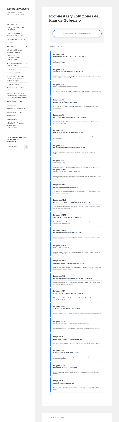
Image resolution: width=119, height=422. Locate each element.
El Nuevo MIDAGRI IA (14, 69)
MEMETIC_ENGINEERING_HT (16, 109)
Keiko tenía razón (13, 84)
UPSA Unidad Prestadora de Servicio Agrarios (15, 51)
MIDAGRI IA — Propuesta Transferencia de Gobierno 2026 (15, 125)
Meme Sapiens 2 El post (14, 101)
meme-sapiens (11, 105)
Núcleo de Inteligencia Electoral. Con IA (14, 65)
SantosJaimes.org (18, 8)
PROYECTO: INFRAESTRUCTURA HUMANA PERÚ (13, 58)
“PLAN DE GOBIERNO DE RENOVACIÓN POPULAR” (15, 34)
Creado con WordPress (56, 417)
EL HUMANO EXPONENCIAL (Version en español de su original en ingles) (16, 78)
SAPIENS (10, 46)
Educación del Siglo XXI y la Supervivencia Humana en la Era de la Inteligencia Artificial (17, 96)
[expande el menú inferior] (26, 42)
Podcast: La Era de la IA (14, 73)
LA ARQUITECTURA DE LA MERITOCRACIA (15, 29)
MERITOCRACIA (12, 24)
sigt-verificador (12, 119)
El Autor (9, 43)
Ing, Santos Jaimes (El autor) (16, 39)
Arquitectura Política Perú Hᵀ (15, 89)
